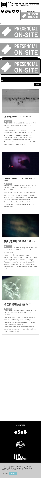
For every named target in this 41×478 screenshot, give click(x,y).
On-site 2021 (15, 125)
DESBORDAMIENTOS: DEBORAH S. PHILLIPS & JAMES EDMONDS (17, 304)
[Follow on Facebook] (2, 11)
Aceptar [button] (12, 473)
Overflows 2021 (25, 125)
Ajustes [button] (5, 474)
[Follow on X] (6, 11)
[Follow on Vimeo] (17, 11)
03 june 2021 (18, 185)
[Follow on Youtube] (13, 11)
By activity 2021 (28, 123)
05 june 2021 (18, 123)
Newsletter (31, 11)
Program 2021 (9, 127)
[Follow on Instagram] (9, 11)
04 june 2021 (18, 310)
